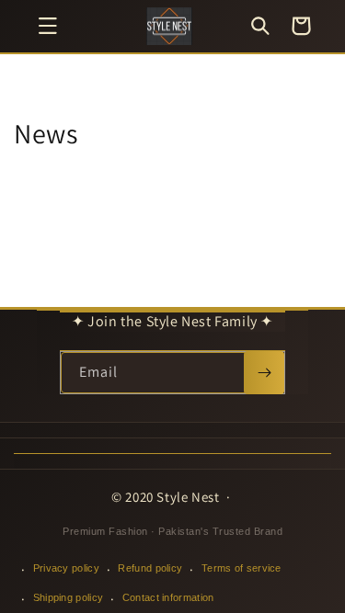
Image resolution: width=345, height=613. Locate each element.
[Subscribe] (264, 372)
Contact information (168, 597)
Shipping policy (68, 597)
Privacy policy (66, 567)
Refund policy (150, 567)
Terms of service (241, 567)
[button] (48, 26)
